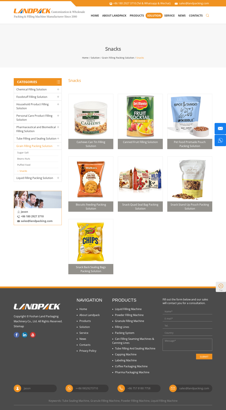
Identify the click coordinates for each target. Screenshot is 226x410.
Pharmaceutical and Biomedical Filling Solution (36, 129)
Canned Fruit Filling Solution (140, 142)
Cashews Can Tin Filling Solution (91, 144)
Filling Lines (122, 327)
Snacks (140, 57)
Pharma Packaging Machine (132, 372)
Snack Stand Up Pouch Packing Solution (190, 206)
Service (169, 15)
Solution (154, 15)
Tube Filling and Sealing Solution (36, 138)
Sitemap (19, 326)
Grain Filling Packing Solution (118, 57)
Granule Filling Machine (129, 321)
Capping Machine (125, 354)
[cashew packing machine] (90, 116)
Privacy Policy (87, 351)
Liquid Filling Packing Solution (34, 178)
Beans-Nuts (23, 158)
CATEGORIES (27, 82)
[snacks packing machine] (140, 179)
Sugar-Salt (23, 152)
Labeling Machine (126, 360)
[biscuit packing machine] (90, 179)
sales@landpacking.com (194, 3)
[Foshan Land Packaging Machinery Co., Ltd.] (49, 13)
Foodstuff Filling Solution (31, 97)
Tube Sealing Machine (75, 401)
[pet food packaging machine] (189, 116)
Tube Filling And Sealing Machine (135, 348)
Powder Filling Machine (129, 315)
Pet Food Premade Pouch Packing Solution (190, 144)
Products (137, 15)
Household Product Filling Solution (32, 106)
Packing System (124, 333)
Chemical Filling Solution (31, 89)
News (182, 15)
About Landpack (114, 15)
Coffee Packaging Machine (131, 366)
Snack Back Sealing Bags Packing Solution (91, 269)
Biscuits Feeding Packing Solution (91, 206)
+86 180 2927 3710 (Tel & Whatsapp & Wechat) (142, 3)
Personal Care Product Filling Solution (34, 117)
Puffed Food (23, 164)
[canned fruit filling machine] (140, 116)
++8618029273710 (87, 388)
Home (95, 15)
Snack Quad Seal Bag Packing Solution (140, 206)
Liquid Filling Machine (128, 309)
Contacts (196, 15)
